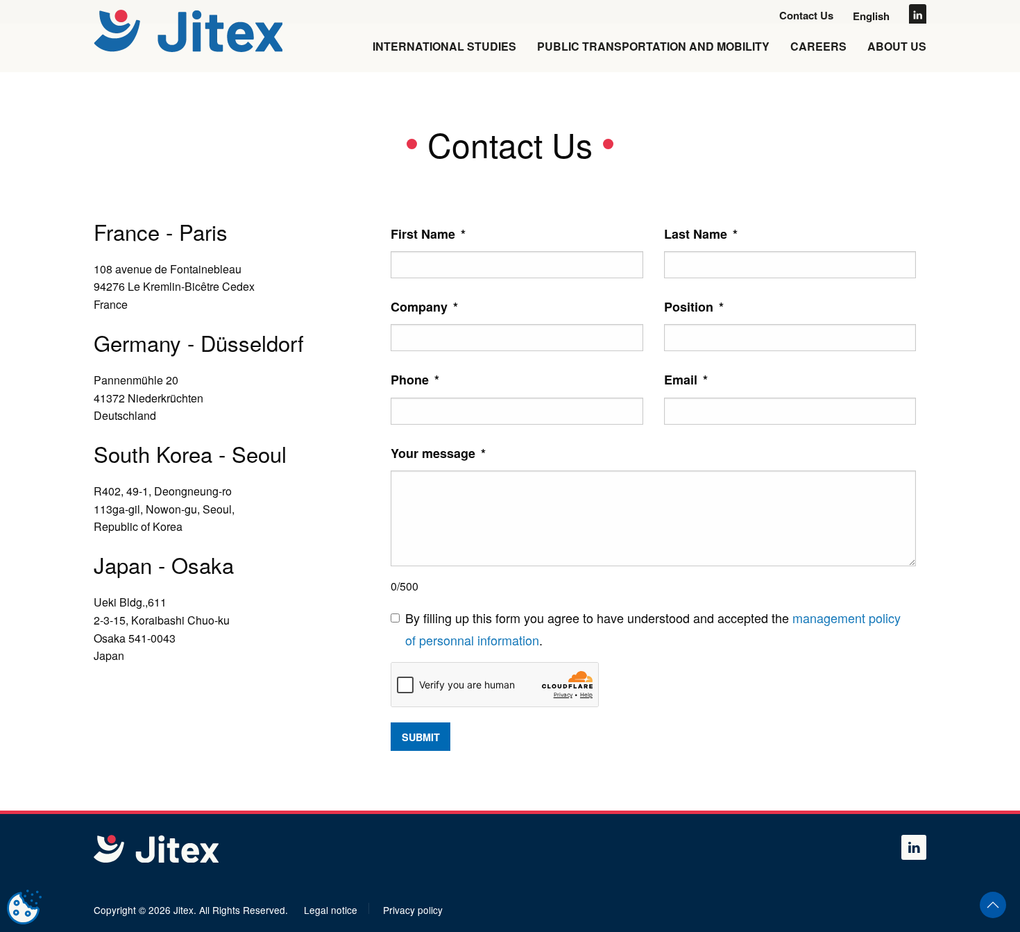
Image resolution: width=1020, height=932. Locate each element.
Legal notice (330, 910)
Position (694, 307)
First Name (428, 234)
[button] (993, 905)
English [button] (871, 16)
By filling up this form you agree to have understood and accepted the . (653, 629)
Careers (818, 46)
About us (896, 46)
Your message (438, 453)
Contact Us (806, 15)
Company (424, 307)
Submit (421, 737)
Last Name (701, 234)
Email (686, 380)
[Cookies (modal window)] (24, 908)
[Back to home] (190, 30)
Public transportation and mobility (653, 46)
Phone (415, 380)
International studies (444, 46)
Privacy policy (413, 910)
